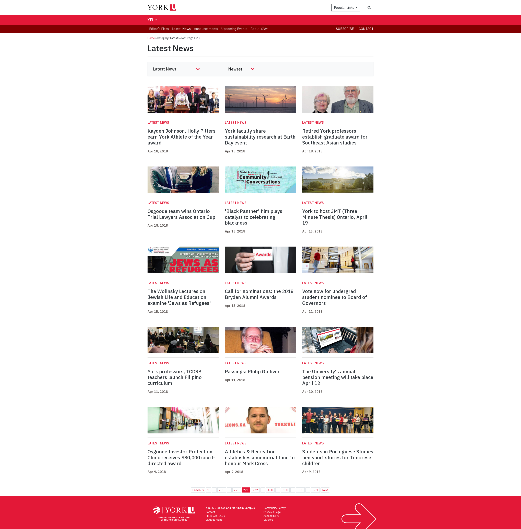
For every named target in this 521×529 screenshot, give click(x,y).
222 (255, 490)
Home (151, 38)
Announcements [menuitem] (206, 29)
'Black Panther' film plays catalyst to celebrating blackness (253, 217)
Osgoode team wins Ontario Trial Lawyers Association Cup (181, 214)
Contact (366, 29)
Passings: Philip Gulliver (252, 371)
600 (285, 490)
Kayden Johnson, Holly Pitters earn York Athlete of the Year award (182, 137)
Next (325, 490)
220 (236, 490)
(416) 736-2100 (215, 516)
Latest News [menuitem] (181, 29)
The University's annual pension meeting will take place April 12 (337, 377)
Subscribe (345, 29)
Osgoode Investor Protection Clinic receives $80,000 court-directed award (181, 457)
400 (270, 490)
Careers (268, 519)
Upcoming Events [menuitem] (234, 29)
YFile (152, 19)
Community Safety (275, 508)
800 (300, 490)
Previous (198, 490)
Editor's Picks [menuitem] (159, 29)
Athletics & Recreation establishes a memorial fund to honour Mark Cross (260, 457)
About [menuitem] (259, 29)
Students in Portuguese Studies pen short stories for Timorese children (337, 457)
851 (315, 490)
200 (221, 490)
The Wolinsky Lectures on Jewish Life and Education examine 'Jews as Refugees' (179, 297)
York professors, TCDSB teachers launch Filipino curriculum (175, 377)
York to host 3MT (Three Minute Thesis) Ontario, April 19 (334, 217)
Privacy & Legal (272, 512)
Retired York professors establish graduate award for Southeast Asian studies (335, 137)
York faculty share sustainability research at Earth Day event (260, 137)
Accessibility (271, 516)
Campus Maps (214, 519)
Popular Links (344, 8)
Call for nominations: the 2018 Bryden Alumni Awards (259, 294)
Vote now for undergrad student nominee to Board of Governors (334, 297)
